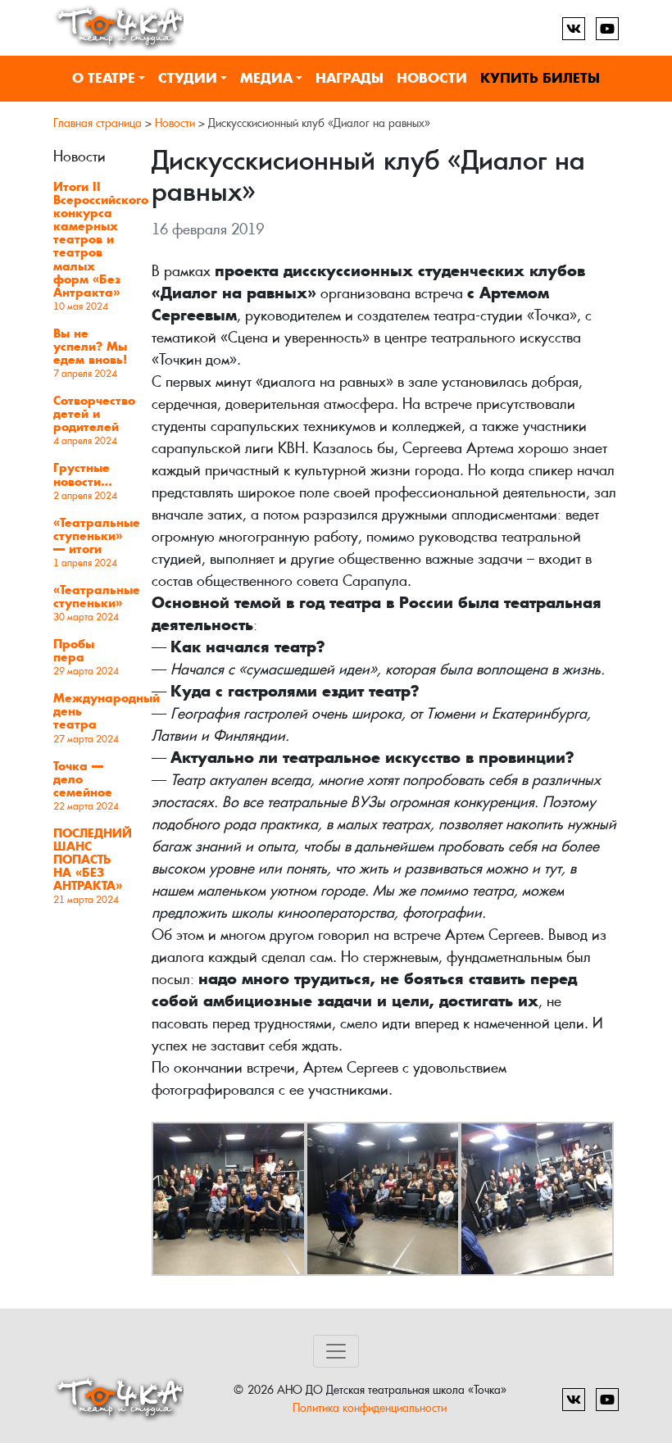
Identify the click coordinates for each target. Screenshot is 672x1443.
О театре (103, 78)
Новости (432, 78)
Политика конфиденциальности (370, 1407)
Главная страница (97, 123)
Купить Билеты (540, 78)
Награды (350, 78)
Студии (187, 78)
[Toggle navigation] (336, 1351)
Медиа (266, 78)
